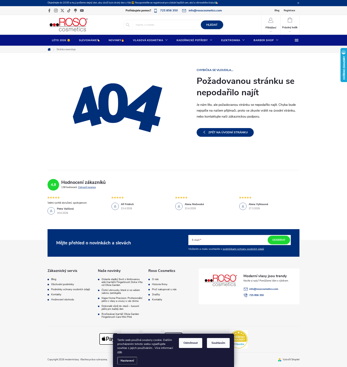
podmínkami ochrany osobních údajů (243, 249)
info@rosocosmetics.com (263, 289)
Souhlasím (218, 343)
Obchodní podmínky (62, 284)
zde (119, 352)
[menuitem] (61, 40)
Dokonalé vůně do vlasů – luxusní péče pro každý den (120, 307)
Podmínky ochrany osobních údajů (70, 289)
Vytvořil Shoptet (291, 359)
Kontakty (56, 294)
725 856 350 (256, 295)
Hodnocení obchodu (62, 299)
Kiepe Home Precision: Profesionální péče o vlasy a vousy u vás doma (122, 300)
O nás (155, 279)
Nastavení (127, 361)
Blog (277, 10)
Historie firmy (159, 284)
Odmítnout (190, 343)
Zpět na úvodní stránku (228, 132)
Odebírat (278, 240)
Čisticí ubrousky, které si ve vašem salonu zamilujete (121, 292)
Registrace (289, 10)
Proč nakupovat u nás (164, 289)
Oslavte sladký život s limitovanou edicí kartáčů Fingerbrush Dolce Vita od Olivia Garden (122, 282)
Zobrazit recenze (87, 187)
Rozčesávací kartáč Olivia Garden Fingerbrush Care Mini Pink (120, 315)
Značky (156, 294)
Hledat (212, 25)
